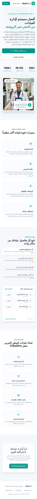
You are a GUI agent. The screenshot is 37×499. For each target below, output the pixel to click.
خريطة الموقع (9, 490)
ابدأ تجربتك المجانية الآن (18, 466)
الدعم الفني (18, 490)
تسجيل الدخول (16, 3)
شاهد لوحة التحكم (18, 57)
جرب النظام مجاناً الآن (19, 51)
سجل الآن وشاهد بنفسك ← (10, 319)
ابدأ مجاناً (6, 3)
